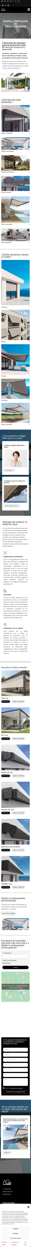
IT (13, 1)
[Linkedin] (8, 5)
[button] (28, 1207)
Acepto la (14, 1088)
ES (2, 1)
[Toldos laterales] (29, 243)
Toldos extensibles (7, 151)
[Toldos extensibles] (29, 151)
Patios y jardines (6, 424)
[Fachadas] (29, 400)
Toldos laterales (6, 242)
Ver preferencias (15, 1238)
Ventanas (4, 307)
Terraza (3, 376)
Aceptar (15, 1229)
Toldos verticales (7, 133)
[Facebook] (2, 5)
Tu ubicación (7, 953)
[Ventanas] (29, 307)
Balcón (3, 341)
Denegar (15, 1233)
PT (16, 1)
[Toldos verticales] (29, 133)
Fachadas (4, 400)
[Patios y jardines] (29, 424)
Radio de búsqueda (9, 960)
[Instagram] (5, 5)
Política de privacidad (16, 1088)
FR (8, 1)
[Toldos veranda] (29, 192)
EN (5, 1)
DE (10, 1)
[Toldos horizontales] (29, 172)
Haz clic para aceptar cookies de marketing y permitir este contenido (15, 986)
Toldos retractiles (6, 224)
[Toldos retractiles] (29, 225)
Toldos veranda (6, 192)
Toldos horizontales (7, 172)
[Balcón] (29, 341)
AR (18, 1)
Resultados (6, 963)
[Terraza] (29, 376)
